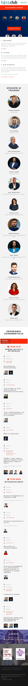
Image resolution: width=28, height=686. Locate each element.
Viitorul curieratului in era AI (14, 521)
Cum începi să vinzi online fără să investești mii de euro (13, 390)
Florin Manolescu (14, 277)
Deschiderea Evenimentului (10, 367)
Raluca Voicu (14, 213)
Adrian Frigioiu (14, 233)
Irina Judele (14, 255)
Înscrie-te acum (14, 28)
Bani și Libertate (11, 434)
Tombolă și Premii (12, 594)
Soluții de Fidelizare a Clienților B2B (14, 496)
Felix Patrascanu (14, 151)
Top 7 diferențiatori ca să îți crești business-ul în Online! (14, 413)
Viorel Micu (14, 318)
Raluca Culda (14, 297)
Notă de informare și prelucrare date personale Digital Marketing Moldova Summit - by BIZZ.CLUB (13, 676)
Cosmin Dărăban (14, 110)
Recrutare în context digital (10, 547)
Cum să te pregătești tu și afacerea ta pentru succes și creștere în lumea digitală (13, 569)
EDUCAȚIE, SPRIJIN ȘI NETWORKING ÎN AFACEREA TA (13, 619)
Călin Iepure (14, 131)
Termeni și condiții (7, 679)
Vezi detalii (3, 48)
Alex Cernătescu (14, 192)
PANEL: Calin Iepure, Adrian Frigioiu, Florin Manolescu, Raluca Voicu (13, 461)
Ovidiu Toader (14, 172)
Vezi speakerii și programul (7, 76)
